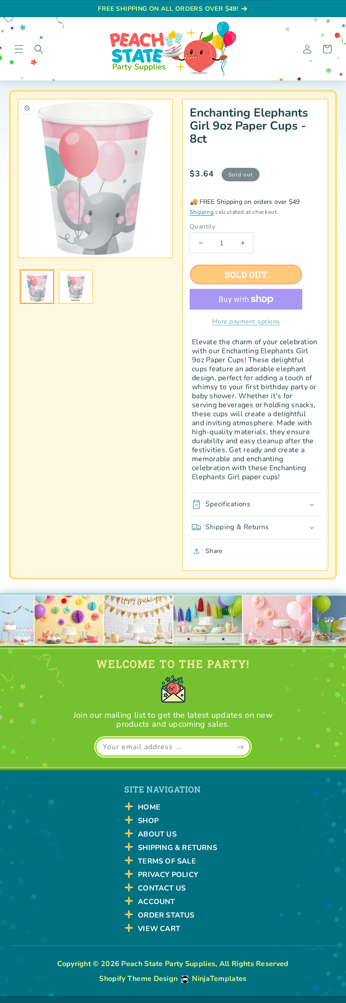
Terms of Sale (167, 861)
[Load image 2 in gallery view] (76, 287)
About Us (157, 834)
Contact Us (162, 888)
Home (149, 807)
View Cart (159, 929)
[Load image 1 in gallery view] (37, 287)
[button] (19, 49)
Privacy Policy (168, 875)
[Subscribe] (240, 747)
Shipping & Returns (177, 848)
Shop (148, 821)
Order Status (166, 915)
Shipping (202, 212)
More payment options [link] (246, 321)
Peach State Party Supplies (168, 964)
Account (156, 902)
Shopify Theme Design (138, 979)
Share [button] (213, 551)
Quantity (202, 226)
